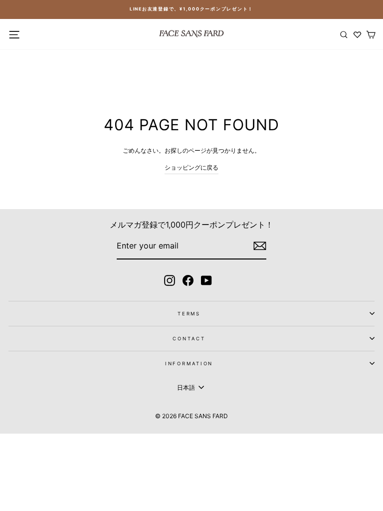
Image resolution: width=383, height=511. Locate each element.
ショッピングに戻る (191, 167)
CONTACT (189, 338)
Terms (189, 313)
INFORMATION (189, 363)
